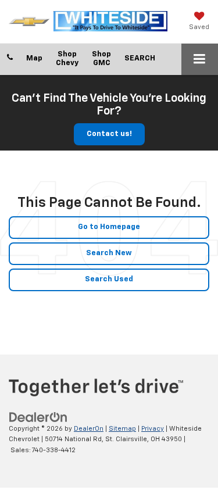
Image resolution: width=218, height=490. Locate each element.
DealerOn (88, 428)
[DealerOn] (38, 417)
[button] (10, 58)
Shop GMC (101, 59)
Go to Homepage (109, 227)
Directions (34, 59)
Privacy (152, 428)
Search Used (109, 279)
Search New (109, 253)
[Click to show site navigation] (199, 59)
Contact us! (109, 134)
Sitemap (122, 428)
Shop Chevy (67, 59)
